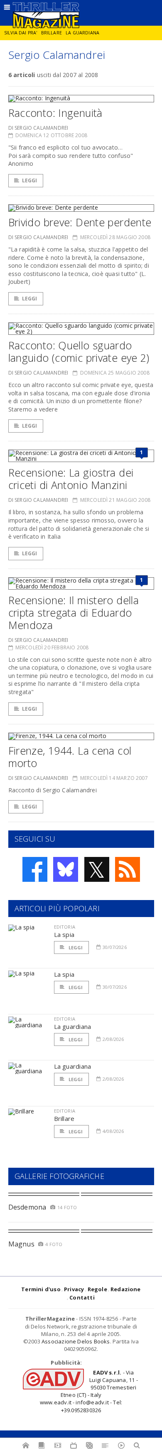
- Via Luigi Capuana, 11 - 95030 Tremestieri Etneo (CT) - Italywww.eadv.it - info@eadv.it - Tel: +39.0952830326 (89, 1391)
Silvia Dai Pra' (20, 33)
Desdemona (27, 1207)
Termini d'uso (41, 1289)
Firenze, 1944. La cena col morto (70, 756)
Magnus (21, 1244)
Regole (97, 1289)
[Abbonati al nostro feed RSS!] (127, 869)
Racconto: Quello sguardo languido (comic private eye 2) (79, 351)
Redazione (125, 1289)
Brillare (51, 33)
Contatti (82, 1297)
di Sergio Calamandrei (38, 127)
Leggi (29, 180)
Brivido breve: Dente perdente (80, 222)
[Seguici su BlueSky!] (66, 869)
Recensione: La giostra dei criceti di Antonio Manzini (71, 478)
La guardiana (82, 33)
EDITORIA (64, 926)
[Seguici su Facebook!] (35, 869)
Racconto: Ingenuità (55, 113)
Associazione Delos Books (76, 1341)
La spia (64, 934)
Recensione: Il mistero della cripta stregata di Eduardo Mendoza (73, 612)
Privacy (74, 1289)
